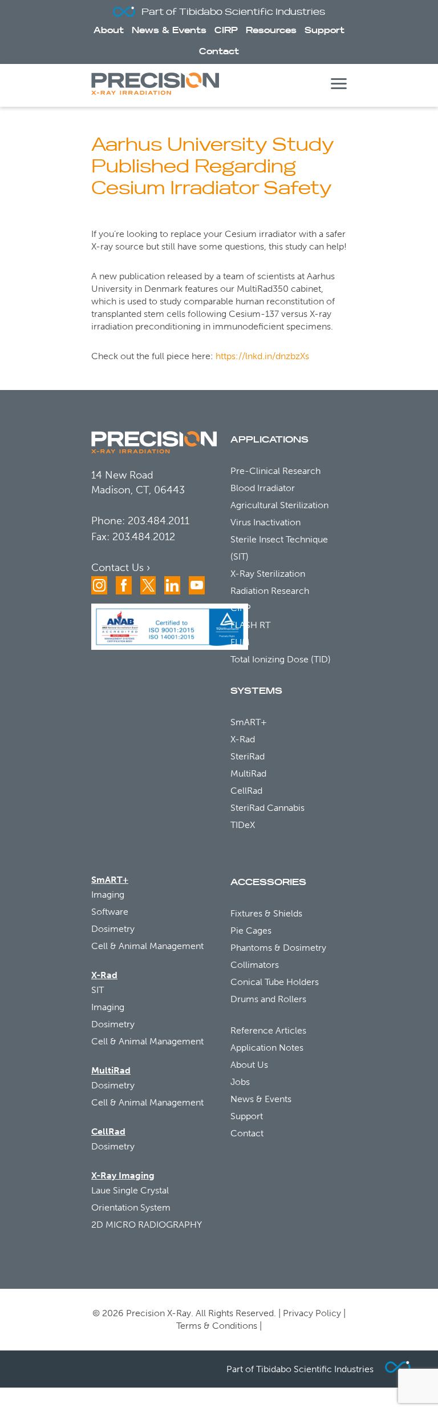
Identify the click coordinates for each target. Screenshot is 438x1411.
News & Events (169, 30)
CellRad (246, 790)
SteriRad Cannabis (267, 807)
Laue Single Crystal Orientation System (131, 1199)
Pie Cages (250, 930)
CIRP (226, 30)
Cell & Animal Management (147, 945)
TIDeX (242, 824)
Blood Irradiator (262, 488)
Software (109, 911)
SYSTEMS (256, 691)
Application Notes (266, 1047)
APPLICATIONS (269, 439)
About (109, 30)
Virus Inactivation (265, 522)
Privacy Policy (312, 1313)
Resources (271, 30)
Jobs (240, 1081)
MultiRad (248, 773)
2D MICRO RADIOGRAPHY (146, 1224)
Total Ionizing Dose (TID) (280, 659)
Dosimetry (113, 928)
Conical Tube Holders (274, 981)
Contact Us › (120, 567)
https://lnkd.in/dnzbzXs (262, 356)
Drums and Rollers (268, 999)
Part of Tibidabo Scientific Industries (233, 12)
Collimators (254, 964)
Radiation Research (269, 590)
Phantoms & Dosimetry (278, 947)
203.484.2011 (158, 520)
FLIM (240, 642)
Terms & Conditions (216, 1325)
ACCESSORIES (268, 882)
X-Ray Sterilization (267, 573)
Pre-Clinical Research (275, 470)
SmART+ (248, 722)
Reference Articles (268, 1030)
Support (324, 30)
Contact (219, 51)
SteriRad (247, 756)
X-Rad (242, 739)
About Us (249, 1064)
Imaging (107, 894)
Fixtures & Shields (266, 913)
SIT (97, 989)
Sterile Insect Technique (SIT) (279, 548)
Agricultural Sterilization (279, 505)
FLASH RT (250, 625)
